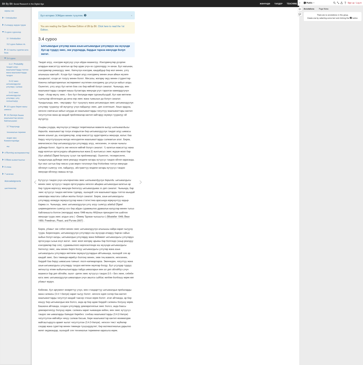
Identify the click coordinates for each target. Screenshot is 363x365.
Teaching (292, 3)
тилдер (278, 3)
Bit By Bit (23, 3)
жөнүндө (265, 3)
